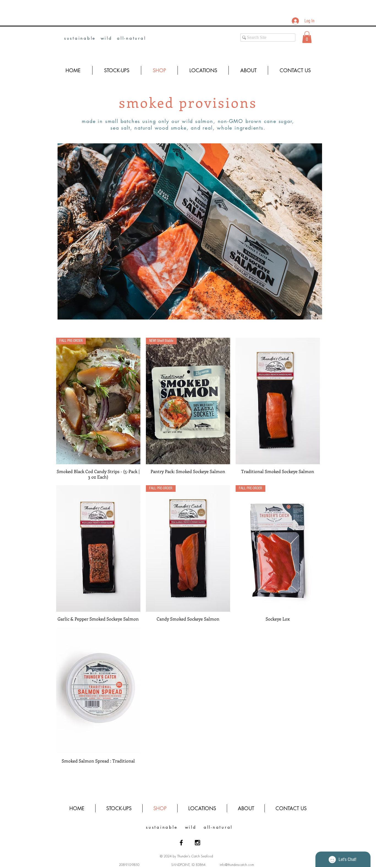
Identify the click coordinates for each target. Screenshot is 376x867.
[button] (307, 37)
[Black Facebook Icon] (181, 842)
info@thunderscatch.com (237, 864)
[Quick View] (278, 401)
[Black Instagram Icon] (197, 842)
